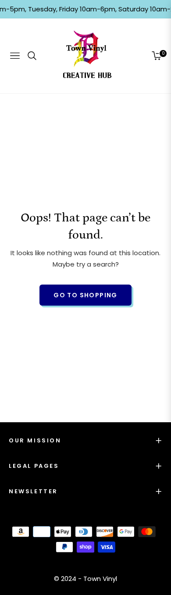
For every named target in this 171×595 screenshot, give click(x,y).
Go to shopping (85, 295)
